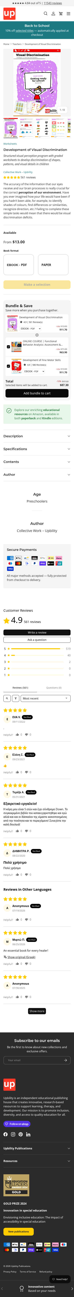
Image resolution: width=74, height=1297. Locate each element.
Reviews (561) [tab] (20, 687)
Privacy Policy (9, 1271)
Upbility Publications (20, 1266)
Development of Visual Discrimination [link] (41, 317)
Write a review (37, 632)
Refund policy (45, 1271)
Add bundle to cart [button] (37, 393)
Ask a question (37, 640)
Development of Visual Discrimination (43, 44)
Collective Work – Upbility (18, 172)
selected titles (25, 31)
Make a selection (37, 284)
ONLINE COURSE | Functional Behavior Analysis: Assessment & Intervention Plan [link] (42, 343)
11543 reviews (53, 3)
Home (6, 44)
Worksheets (10, 143)
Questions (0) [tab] (53, 687)
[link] (12, 323)
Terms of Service (28, 1271)
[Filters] (15, 698)
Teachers (17, 44)
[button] (61, 13)
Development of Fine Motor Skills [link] (42, 360)
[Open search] (7, 698)
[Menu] (68, 13)
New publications (18, 1231)
